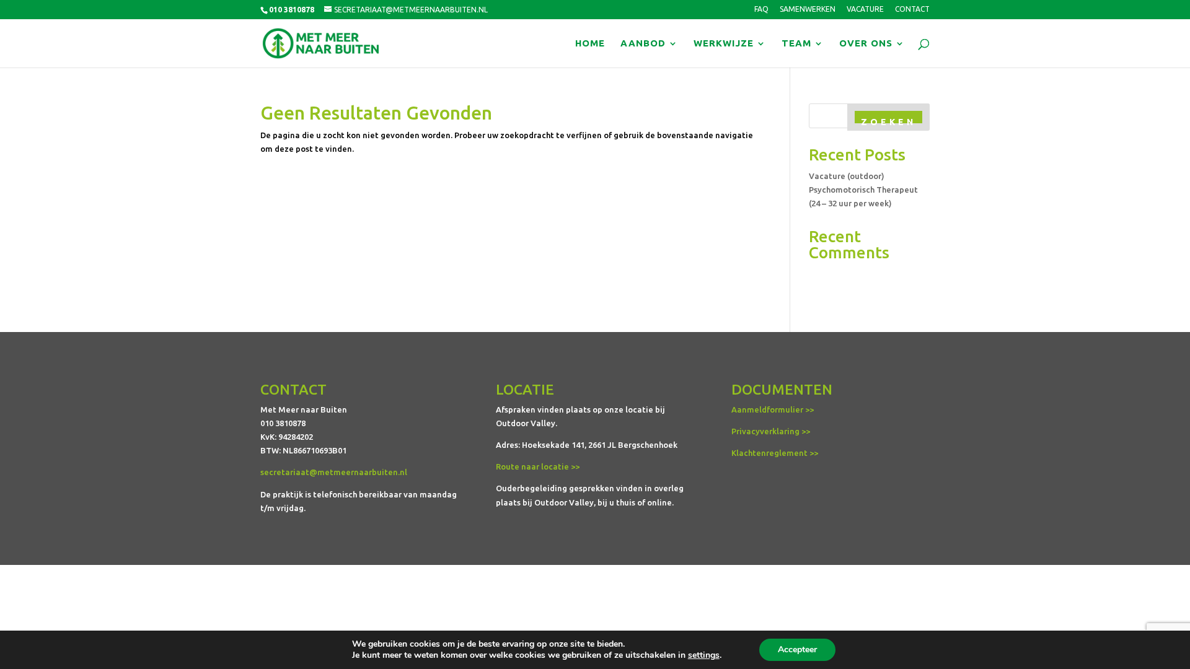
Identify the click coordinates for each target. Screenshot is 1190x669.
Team (796, 43)
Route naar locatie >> (538, 466)
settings (704, 655)
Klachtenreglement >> (774, 452)
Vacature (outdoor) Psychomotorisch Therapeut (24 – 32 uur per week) (863, 190)
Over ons (865, 43)
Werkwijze (724, 43)
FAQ (761, 9)
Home (590, 43)
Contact (912, 9)
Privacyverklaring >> (770, 431)
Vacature (865, 9)
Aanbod (643, 43)
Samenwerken (807, 9)
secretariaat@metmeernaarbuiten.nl (333, 472)
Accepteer (797, 649)
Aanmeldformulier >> (772, 409)
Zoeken (888, 122)
